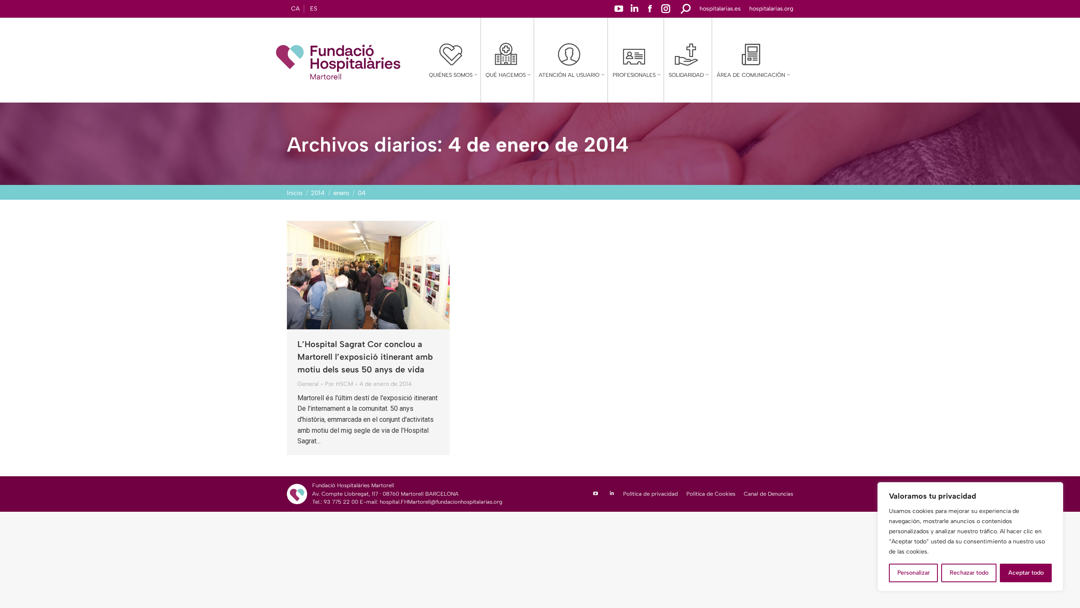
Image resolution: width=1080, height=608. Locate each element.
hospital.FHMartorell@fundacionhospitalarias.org (441, 502)
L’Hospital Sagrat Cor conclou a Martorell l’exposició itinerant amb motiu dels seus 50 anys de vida (365, 357)
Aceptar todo (1026, 572)
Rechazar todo (969, 572)
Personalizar (913, 572)
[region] (970, 536)
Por (339, 384)
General (308, 384)
